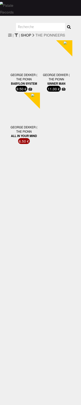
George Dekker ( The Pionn (24, 77)
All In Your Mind (24, 136)
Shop (26, 34)
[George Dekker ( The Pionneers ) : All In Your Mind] (16, 122)
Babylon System (24, 83)
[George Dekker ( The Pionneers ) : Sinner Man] (49, 69)
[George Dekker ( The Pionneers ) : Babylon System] (16, 69)
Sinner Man (56, 83)
